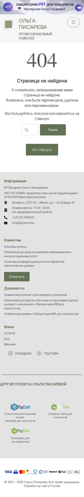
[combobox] (29, 129)
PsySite (55, 486)
